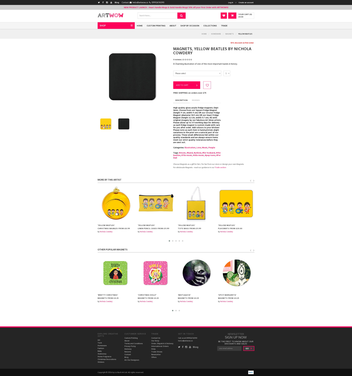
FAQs (153, 349)
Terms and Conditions (133, 343)
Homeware (216, 34)
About (173, 25)
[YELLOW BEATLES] (116, 203)
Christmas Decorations (107, 359)
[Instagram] (107, 2)
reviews (196, 100)
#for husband (208, 153)
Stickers (101, 362)
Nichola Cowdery (106, 232)
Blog (117, 2)
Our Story (155, 341)
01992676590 (158, 2)
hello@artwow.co (140, 2)
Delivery (128, 349)
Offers (153, 357)
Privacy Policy (130, 346)
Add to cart (182, 85)
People (211, 147)
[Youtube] (111, 2)
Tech (100, 343)
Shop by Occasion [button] (189, 25)
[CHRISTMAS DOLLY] (116, 273)
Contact (127, 354)
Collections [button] (210, 25)
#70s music (186, 155)
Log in (230, 3)
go (247, 348)
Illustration (190, 147)
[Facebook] (103, 2)
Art (99, 340)
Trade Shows (156, 352)
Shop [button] (103, 25)
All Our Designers (131, 360)
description (181, 100)
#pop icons (210, 155)
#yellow (197, 153)
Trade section (220, 167)
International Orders (160, 346)
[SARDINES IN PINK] (236, 273)
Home (140, 25)
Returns (127, 352)
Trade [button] (224, 25)
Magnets (229, 34)
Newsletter (156, 354)
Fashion (101, 348)
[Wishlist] (224, 16)
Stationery (102, 354)
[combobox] (197, 73)
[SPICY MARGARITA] (196, 273)
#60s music (198, 155)
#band (190, 153)
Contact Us (155, 338)
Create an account (246, 3)
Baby (100, 351)
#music (182, 153)
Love (198, 147)
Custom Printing (156, 25)
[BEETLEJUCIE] (156, 273)
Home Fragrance (104, 357)
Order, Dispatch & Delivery (162, 343)
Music (204, 147)
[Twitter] (99, 2)
